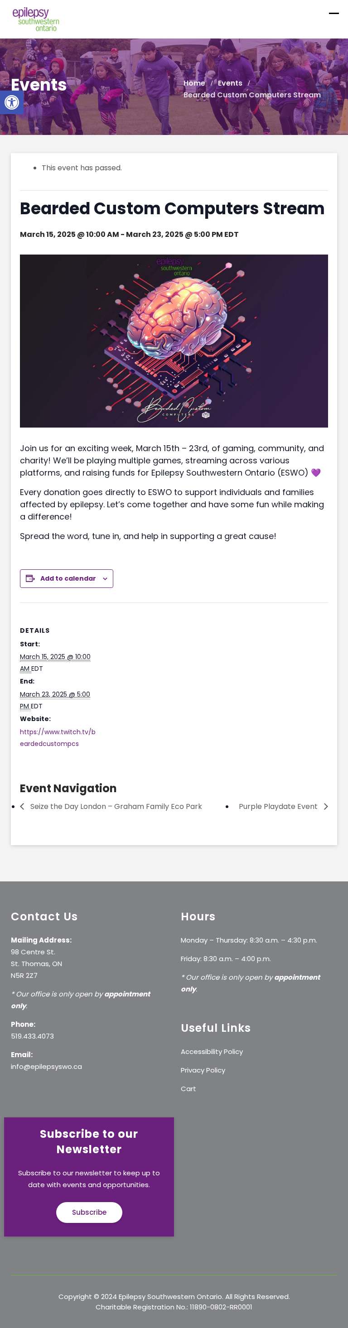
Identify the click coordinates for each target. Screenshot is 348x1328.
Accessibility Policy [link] (212, 1051)
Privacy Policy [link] (203, 1070)
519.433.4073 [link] (32, 1036)
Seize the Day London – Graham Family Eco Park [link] (115, 806)
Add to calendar (68, 578)
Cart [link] (188, 1088)
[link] (12, 102)
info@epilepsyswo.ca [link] (46, 1066)
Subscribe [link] (89, 1212)
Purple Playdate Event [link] (279, 806)
